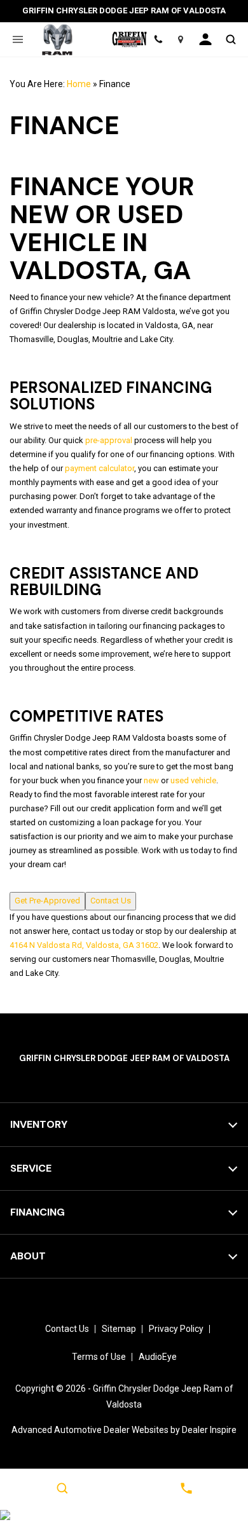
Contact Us (110, 900)
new (151, 780)
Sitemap (119, 1329)
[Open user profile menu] (205, 39)
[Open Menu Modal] (17, 39)
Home (79, 84)
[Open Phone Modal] (159, 39)
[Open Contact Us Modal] (186, 1488)
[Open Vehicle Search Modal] (230, 39)
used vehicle (193, 780)
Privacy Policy (176, 1329)
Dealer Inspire (209, 1430)
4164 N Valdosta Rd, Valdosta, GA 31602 (84, 945)
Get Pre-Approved (47, 900)
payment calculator (99, 468)
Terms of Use (99, 1357)
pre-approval (108, 440)
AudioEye (158, 1357)
